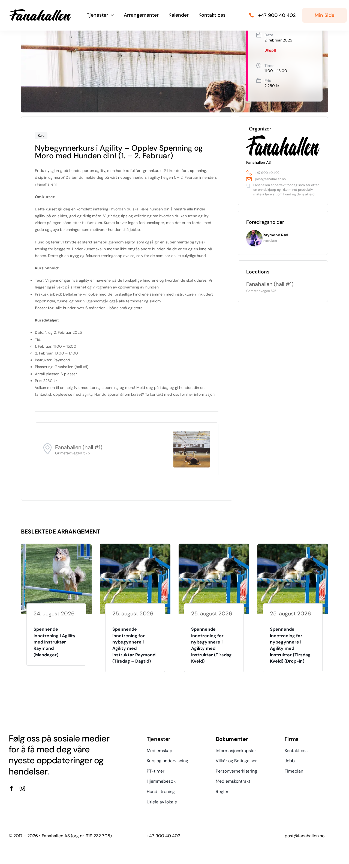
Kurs (41, 135)
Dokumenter (232, 739)
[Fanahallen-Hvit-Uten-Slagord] (40, 11)
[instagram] (22, 788)
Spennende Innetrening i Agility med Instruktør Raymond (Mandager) (55, 642)
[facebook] (11, 788)
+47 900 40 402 (267, 173)
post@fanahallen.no (270, 179)
